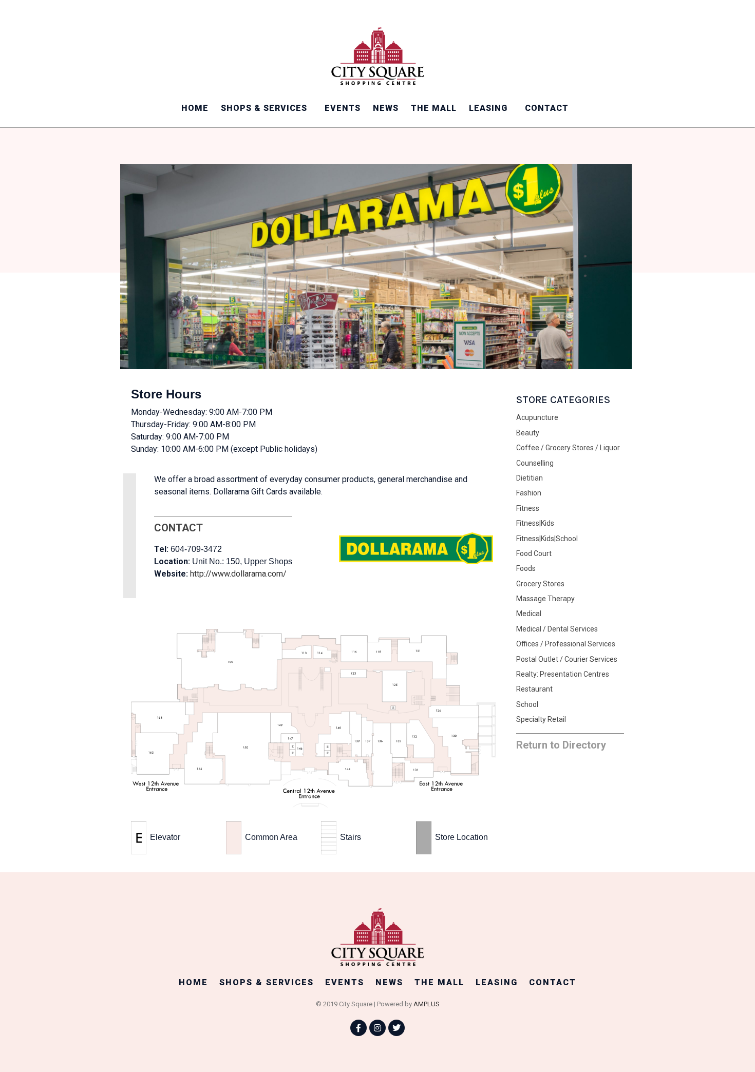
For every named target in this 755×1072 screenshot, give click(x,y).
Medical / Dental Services (557, 629)
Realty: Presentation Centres (562, 674)
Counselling (535, 463)
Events (343, 108)
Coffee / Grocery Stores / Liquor (568, 448)
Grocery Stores (540, 584)
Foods (526, 568)
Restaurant (534, 689)
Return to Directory (561, 745)
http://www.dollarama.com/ (238, 574)
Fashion (528, 493)
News (386, 108)
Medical (528, 613)
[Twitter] (396, 1028)
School (527, 704)
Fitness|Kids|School (547, 538)
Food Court (534, 553)
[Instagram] (377, 1028)
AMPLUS (426, 1004)
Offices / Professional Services (565, 644)
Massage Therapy (545, 599)
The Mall (434, 108)
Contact (547, 108)
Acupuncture (537, 417)
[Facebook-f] (358, 1028)
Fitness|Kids (535, 523)
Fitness (527, 508)
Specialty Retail (541, 719)
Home (195, 108)
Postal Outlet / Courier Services (566, 659)
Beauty (527, 433)
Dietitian (529, 478)
